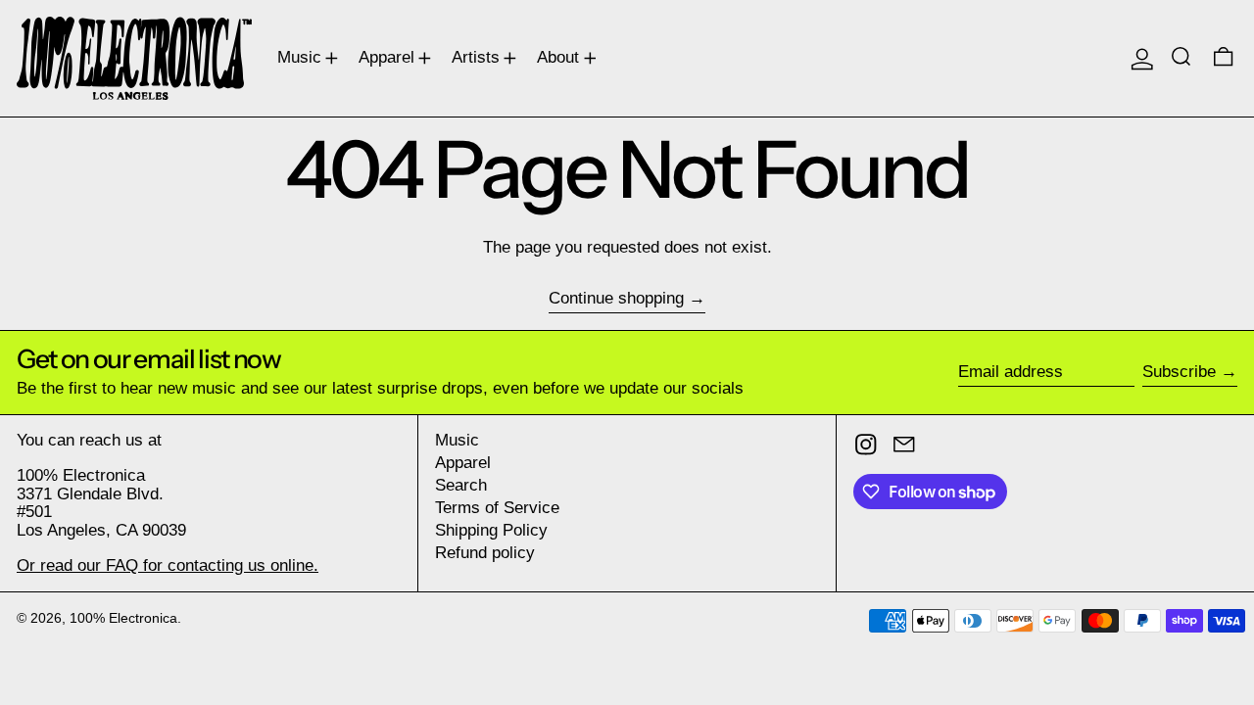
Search (461, 485)
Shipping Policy (491, 530)
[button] (1183, 58)
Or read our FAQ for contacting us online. (167, 565)
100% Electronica (123, 618)
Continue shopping (616, 298)
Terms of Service (497, 507)
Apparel (463, 462)
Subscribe (1179, 371)
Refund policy (485, 552)
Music (457, 440)
